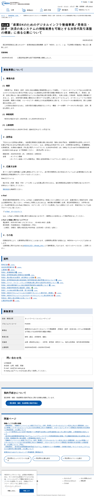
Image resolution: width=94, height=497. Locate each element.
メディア (72, 6)
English (85, 2)
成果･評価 (47, 10)
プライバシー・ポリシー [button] (13, 486)
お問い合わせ (89, 6)
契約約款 (6, 189)
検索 (91, 2)
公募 (12, 10)
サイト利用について (86, 478)
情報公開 (83, 480)
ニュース (60, 6)
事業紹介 (30, 10)
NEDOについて (84, 10)
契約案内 (65, 10)
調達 (77, 6)
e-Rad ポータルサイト (13, 211)
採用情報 (81, 6)
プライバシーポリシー (70, 480)
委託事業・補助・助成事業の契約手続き (24, 403)
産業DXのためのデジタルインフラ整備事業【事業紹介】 (24, 452)
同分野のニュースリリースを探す (18, 459)
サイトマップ (67, 478)
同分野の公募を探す (43, 458)
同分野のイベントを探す (73, 458)
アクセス (66, 483)
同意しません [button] (11, 490)
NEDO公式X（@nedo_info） (34, 246)
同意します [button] (26, 490)
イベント (66, 6)
